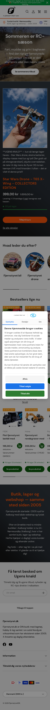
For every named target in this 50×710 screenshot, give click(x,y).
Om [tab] (40, 322)
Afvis (25, 379)
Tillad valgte (25, 386)
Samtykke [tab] (10, 322)
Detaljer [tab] (25, 322)
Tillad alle (25, 393)
